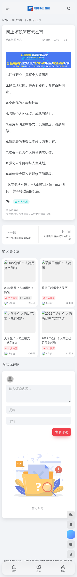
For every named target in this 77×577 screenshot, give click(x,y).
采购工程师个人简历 (55, 288)
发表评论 (61, 432)
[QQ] (71, 524)
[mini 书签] (71, 544)
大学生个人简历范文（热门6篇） (17, 340)
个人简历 (29, 20)
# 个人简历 (25, 297)
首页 (7, 20)
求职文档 (17, 20)
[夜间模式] (71, 554)
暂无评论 (12, 364)
